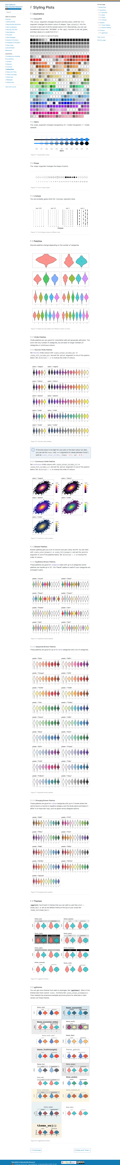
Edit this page (101, 40)
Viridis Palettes (104, 25)
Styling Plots (9, 69)
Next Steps (9, 45)
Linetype (103, 20)
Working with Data (11, 29)
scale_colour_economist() (77, 993)
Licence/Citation (10, 48)
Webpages (9, 79)
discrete (36, 353)
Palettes (101, 22)
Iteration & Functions (11, 40)
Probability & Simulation (12, 42)
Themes (101, 30)
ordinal (59, 650)
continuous (37, 464)
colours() (75, 24)
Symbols (8, 61)
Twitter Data (9, 77)
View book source (10, 87)
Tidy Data (8, 35)
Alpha (102, 15)
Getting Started (10, 21)
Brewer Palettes (105, 27)
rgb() (65, 29)
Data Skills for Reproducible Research (13, 6)
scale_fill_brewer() (63, 552)
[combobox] (14, 12)
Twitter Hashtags (11, 74)
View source (101, 37)
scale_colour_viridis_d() (64, 353)
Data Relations (10, 32)
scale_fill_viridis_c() (40, 467)
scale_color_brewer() (43, 552)
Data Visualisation (11, 27)
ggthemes (75, 990)
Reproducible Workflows (13, 24)
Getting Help (9, 82)
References (8, 50)
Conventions (9, 59)
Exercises (8, 66)
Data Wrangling (10, 37)
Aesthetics (102, 10)
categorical (55, 565)
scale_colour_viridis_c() (67, 464)
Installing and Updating (12, 56)
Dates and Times (11, 72)
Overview (8, 19)
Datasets (8, 64)
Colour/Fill (103, 12)
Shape (102, 17)
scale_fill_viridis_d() (40, 355)
